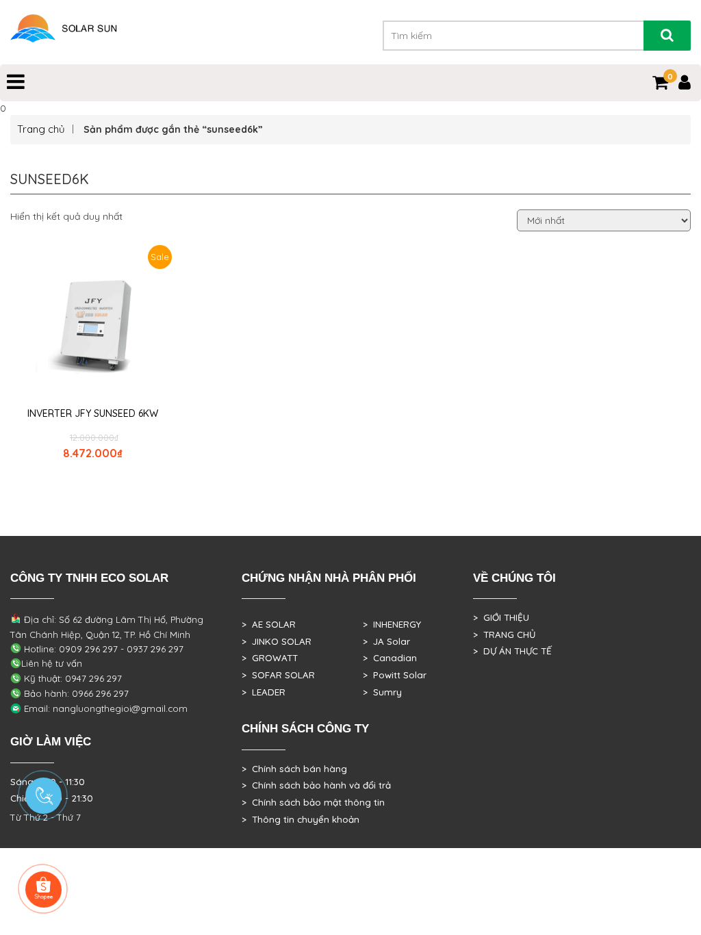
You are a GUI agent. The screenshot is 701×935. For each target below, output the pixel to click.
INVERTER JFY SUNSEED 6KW (92, 413)
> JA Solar (386, 641)
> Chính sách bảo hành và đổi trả (316, 785)
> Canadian (390, 657)
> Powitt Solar (394, 674)
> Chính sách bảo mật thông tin (313, 802)
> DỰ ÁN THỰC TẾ (512, 650)
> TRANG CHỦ (504, 634)
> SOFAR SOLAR (278, 674)
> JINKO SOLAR (276, 641)
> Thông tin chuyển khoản (300, 819)
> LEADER (263, 692)
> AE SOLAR (269, 624)
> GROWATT (270, 657)
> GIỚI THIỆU (501, 617)
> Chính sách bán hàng (294, 768)
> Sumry (382, 692)
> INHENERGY (392, 624)
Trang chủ (41, 129)
